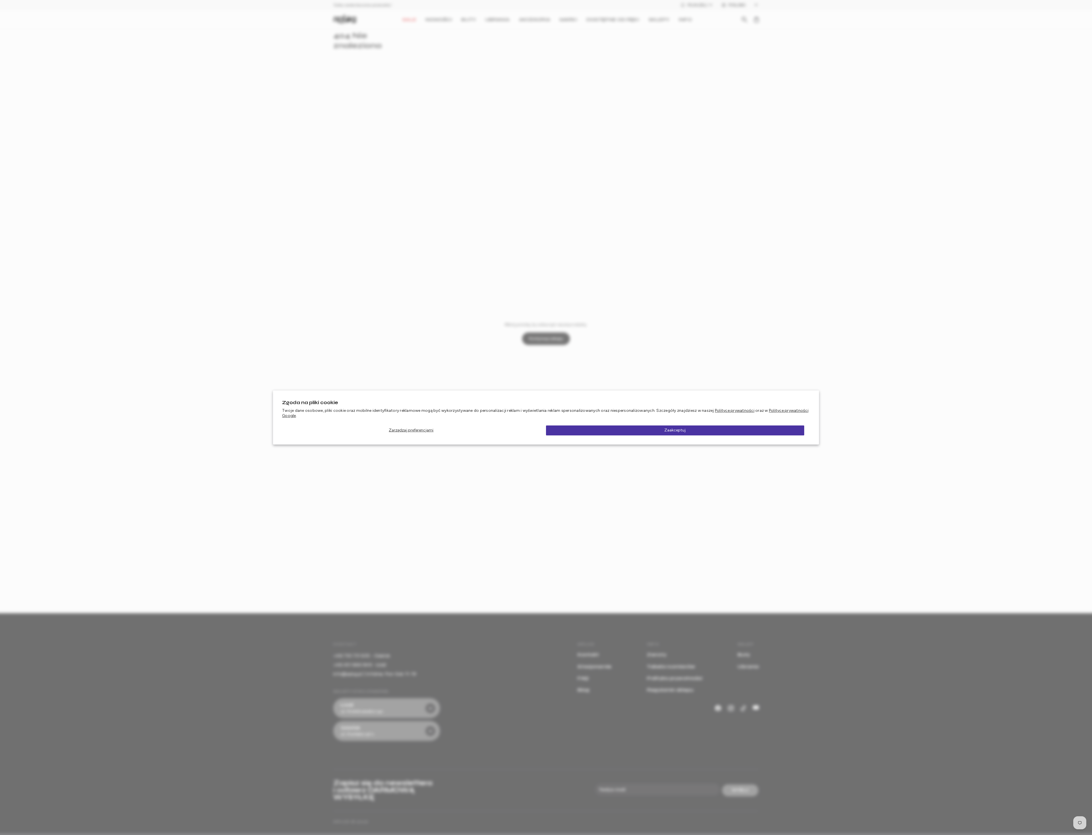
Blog (584, 690)
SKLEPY (659, 19)
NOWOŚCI (438, 19)
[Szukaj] (744, 19)
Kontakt (588, 654)
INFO (685, 19)
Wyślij (740, 790)
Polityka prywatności (674, 678)
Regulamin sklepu (670, 690)
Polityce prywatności (734, 410)
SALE (409, 19)
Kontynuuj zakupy (546, 338)
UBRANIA (497, 19)
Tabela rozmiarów (671, 666)
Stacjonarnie (594, 666)
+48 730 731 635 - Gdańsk (361, 655)
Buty (744, 654)
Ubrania (748, 666)
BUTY (468, 19)
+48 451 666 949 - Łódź (359, 664)
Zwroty (656, 654)
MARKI (569, 19)
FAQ (583, 678)
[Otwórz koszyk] (756, 19)
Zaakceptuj (675, 430)
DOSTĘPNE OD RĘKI (613, 19)
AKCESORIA (535, 19)
